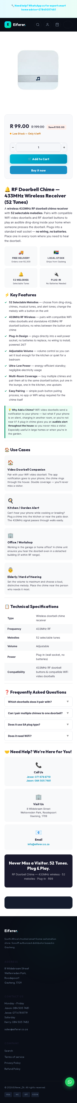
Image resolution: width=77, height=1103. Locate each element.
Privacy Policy (12, 1063)
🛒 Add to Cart (38, 159)
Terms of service (14, 1057)
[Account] (47, 24)
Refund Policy (12, 1069)
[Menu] (68, 24)
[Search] (37, 24)
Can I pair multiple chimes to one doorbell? (35, 713)
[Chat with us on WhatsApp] (69, 1082)
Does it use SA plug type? (24, 724)
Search (8, 1050)
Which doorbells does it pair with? (30, 701)
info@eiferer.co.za (38, 844)
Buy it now (38, 170)
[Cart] (57, 24)
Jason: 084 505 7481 (38, 780)
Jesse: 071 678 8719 (38, 776)
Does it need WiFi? (20, 735)
